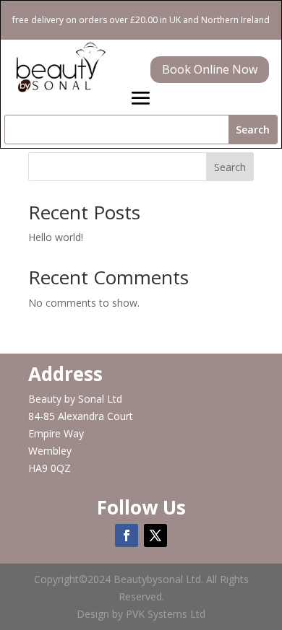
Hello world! (55, 237)
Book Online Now (209, 69)
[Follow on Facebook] (126, 535)
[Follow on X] (155, 535)
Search (230, 167)
